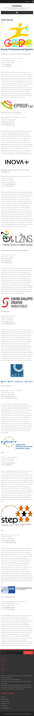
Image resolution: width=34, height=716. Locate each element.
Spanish (3, 667)
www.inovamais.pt (9, 186)
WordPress (27, 713)
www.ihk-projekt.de (10, 609)
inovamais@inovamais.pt (10, 184)
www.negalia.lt (8, 262)
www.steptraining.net (10, 542)
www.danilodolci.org (10, 323)
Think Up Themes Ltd (14, 713)
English (2, 657)
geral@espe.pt (7, 64)
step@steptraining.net (9, 540)
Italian (2, 672)
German (3, 664)
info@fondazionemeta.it (10, 396)
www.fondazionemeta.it (11, 398)
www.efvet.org (8, 465)
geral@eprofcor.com (9, 123)
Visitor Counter (8, 693)
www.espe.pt (8, 66)
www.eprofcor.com (10, 125)
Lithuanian (3, 669)
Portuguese (4, 660)
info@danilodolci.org (9, 321)
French (2, 662)
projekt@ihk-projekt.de (9, 607)
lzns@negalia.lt (7, 260)
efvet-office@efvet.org (9, 463)
